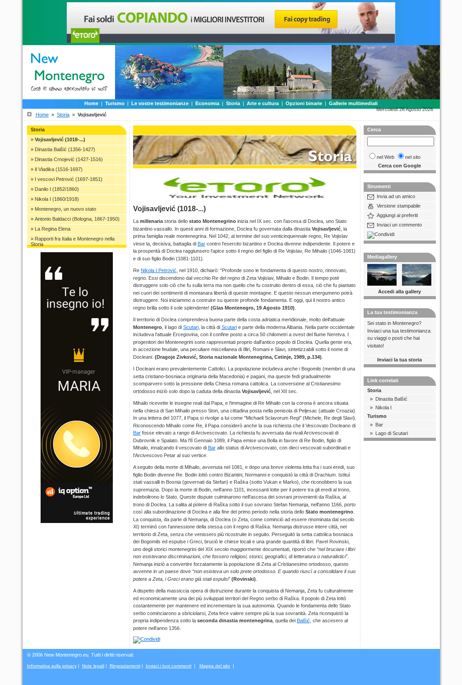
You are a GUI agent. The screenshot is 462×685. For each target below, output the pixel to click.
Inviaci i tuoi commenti (168, 665)
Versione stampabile (398, 205)
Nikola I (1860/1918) (57, 199)
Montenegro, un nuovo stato (65, 209)
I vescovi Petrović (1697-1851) (68, 179)
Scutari (191, 327)
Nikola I (383, 407)
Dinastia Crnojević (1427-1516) (69, 159)
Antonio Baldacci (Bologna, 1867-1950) (77, 219)
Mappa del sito (214, 665)
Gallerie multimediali (353, 103)
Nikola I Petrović (158, 270)
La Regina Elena (52, 228)
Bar (201, 243)
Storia (233, 103)
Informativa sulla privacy (52, 665)
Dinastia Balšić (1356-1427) (65, 149)
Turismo (115, 103)
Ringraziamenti (125, 665)
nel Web (385, 157)
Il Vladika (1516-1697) (59, 169)
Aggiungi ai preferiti (397, 215)
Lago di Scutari (391, 433)
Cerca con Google (399, 165)
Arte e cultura (263, 103)
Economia (207, 103)
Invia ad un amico (396, 196)
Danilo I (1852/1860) (57, 189)
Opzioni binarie (304, 103)
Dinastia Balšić (391, 399)
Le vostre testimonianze (160, 103)
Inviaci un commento (399, 224)
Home (91, 103)
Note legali (93, 665)
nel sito (412, 157)
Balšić (303, 620)
